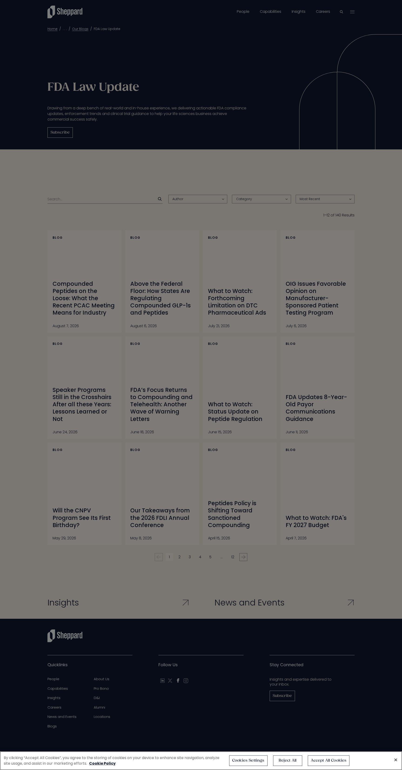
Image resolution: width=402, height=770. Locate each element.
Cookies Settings (248, 760)
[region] (201, 760)
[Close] (396, 760)
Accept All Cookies (329, 760)
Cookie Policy (102, 763)
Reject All (288, 760)
